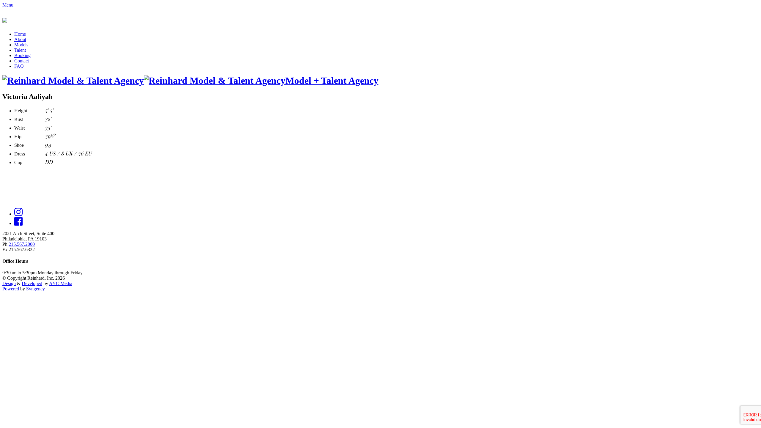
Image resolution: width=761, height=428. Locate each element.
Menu (7, 4)
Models (21, 44)
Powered (10, 288)
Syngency (35, 288)
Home (20, 34)
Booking (22, 55)
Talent (20, 50)
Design (9, 283)
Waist (19, 127)
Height (20, 110)
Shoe (19, 145)
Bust (18, 119)
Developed (32, 283)
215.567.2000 (22, 244)
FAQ (19, 66)
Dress (19, 153)
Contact (21, 60)
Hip (17, 136)
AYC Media (60, 283)
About (20, 39)
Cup (18, 162)
